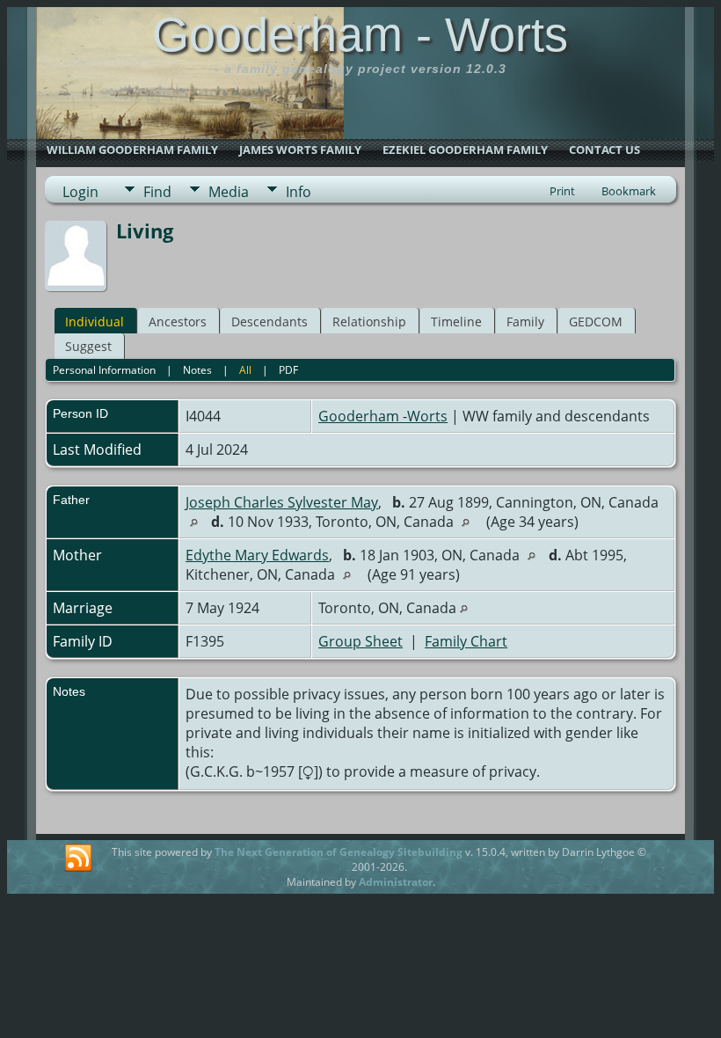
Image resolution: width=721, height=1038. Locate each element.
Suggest (88, 346)
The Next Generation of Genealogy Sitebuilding (338, 851)
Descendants (269, 321)
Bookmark (628, 191)
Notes (197, 369)
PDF (288, 369)
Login (80, 191)
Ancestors (178, 321)
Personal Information (104, 369)
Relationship (369, 321)
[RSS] (78, 858)
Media (228, 191)
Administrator (396, 881)
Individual (94, 321)
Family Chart (466, 641)
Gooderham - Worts (360, 34)
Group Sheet (360, 641)
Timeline (456, 321)
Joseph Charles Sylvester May (282, 502)
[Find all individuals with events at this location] (198, 521)
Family (525, 321)
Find (157, 191)
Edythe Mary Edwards (257, 555)
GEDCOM (596, 321)
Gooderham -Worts (383, 416)
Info (298, 191)
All (245, 369)
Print (562, 191)
